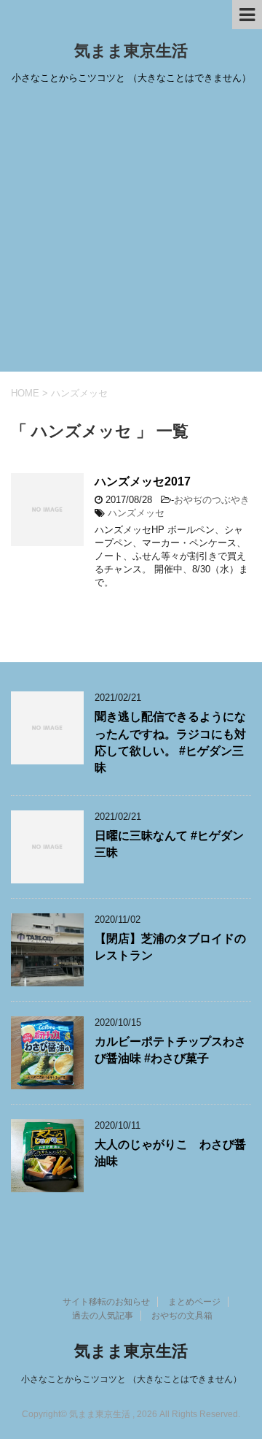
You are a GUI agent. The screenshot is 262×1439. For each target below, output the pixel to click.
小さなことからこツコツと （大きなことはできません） (131, 1379)
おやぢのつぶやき (212, 499)
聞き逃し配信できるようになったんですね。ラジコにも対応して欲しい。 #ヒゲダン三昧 (170, 742)
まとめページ (194, 1302)
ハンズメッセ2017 (143, 481)
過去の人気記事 (102, 1316)
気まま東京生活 (131, 51)
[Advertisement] (131, 232)
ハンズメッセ (136, 512)
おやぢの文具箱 (182, 1316)
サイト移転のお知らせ (106, 1302)
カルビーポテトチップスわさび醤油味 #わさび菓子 (170, 1049)
